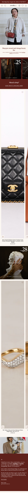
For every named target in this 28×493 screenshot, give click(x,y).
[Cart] (25, 5)
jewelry (22, 463)
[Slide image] (14, 26)
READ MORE (4, 479)
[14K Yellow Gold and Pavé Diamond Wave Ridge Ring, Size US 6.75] (12, 355)
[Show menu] (1, 5)
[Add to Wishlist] (22, 92)
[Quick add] (3, 236)
